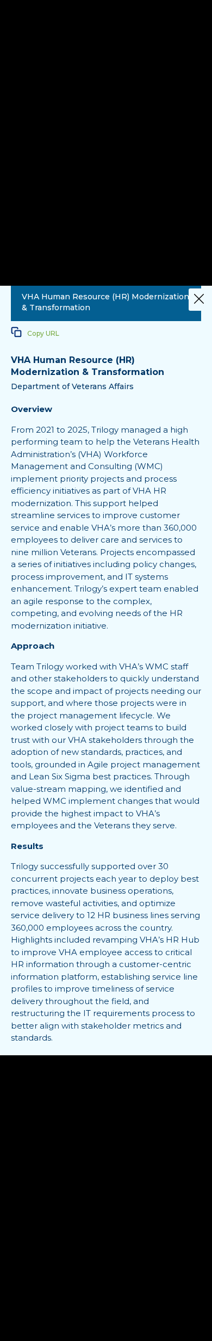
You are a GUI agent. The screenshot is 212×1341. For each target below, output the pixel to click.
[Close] (199, 299)
